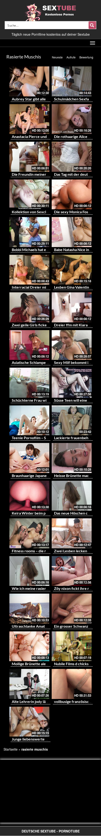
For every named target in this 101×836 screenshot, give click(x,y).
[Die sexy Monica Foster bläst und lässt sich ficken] (72, 194)
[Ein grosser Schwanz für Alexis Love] (72, 609)
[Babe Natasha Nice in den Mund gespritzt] (72, 232)
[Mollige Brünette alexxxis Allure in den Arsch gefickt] (29, 646)
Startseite (11, 749)
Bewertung (86, 57)
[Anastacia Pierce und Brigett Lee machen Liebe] (29, 119)
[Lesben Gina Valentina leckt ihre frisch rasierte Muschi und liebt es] (72, 270)
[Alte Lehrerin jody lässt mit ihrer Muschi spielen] (29, 684)
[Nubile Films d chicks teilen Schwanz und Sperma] (72, 646)
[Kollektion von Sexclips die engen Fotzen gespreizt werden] (29, 194)
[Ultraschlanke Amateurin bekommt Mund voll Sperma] (29, 609)
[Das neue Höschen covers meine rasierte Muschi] (72, 496)
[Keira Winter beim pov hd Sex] (29, 496)
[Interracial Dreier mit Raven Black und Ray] (29, 270)
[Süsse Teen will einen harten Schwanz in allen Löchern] (72, 383)
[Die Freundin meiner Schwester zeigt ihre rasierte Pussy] (29, 157)
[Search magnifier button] (92, 25)
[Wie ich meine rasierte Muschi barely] (29, 571)
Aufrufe (71, 57)
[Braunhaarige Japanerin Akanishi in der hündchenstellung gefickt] (29, 458)
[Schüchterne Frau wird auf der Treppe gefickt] (29, 383)
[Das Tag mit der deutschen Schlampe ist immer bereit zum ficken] (72, 157)
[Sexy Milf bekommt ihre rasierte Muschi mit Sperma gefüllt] (72, 345)
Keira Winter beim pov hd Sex (37, 513)
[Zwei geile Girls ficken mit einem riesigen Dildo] (29, 307)
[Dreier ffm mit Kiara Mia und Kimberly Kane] (72, 307)
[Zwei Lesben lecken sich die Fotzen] (72, 533)
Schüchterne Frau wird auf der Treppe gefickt (50, 400)
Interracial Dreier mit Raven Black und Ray (47, 287)
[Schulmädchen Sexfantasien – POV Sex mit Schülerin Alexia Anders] (72, 81)
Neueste (57, 57)
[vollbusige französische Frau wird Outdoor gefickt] (72, 684)
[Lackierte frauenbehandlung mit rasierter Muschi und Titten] (72, 420)
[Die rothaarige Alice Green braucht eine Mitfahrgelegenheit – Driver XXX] (72, 119)
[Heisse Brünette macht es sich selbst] (72, 458)
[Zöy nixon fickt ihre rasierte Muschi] (72, 571)
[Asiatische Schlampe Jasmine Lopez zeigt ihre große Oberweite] (29, 345)
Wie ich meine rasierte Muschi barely (43, 588)
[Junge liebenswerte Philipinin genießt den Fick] (29, 722)
